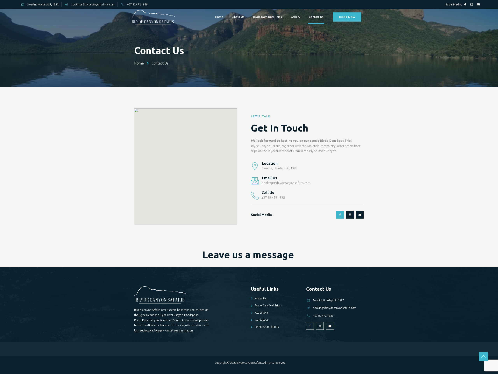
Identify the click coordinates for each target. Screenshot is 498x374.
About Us (238, 16)
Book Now (347, 17)
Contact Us (316, 16)
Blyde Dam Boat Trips (267, 16)
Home (219, 16)
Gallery (295, 16)
